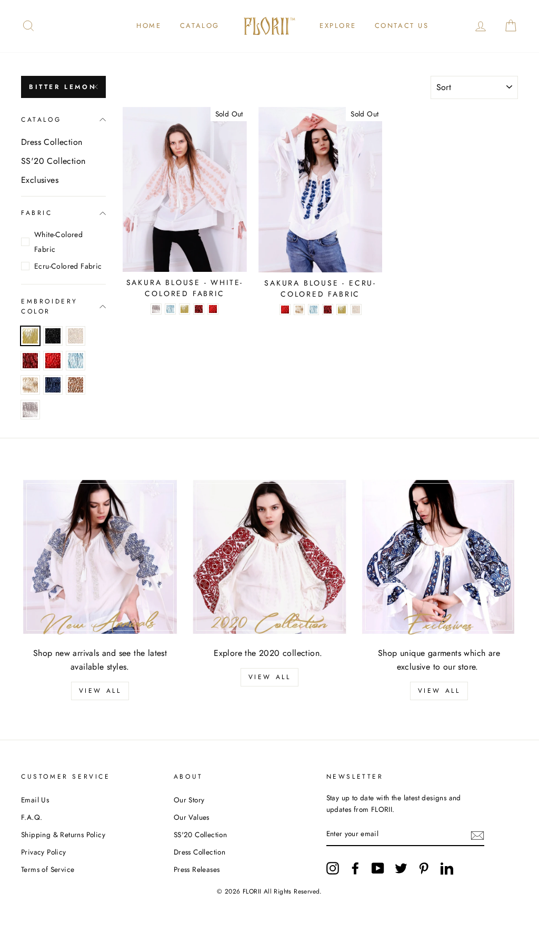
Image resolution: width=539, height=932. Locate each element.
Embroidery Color (49, 306)
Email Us (35, 799)
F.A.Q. (31, 817)
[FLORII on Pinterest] (423, 868)
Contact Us (402, 26)
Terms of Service (47, 869)
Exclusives (39, 180)
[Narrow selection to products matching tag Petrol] (53, 385)
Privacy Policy (43, 852)
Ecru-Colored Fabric (68, 266)
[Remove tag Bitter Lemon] (30, 336)
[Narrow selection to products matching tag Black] (53, 336)
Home (148, 26)
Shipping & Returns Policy (63, 834)
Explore (338, 26)
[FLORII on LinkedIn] (447, 868)
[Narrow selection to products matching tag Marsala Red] (30, 360)
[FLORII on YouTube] (378, 868)
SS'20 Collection (53, 161)
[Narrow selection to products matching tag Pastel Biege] (30, 385)
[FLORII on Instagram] (332, 868)
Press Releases (197, 869)
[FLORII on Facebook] (355, 868)
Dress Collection (51, 142)
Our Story (189, 799)
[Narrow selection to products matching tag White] (30, 409)
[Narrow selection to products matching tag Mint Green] (75, 360)
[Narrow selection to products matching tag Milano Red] (53, 360)
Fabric (37, 213)
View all (100, 690)
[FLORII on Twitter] (401, 868)
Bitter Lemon (62, 87)
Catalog (199, 26)
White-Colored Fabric (58, 241)
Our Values (191, 817)
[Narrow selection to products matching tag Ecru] (75, 336)
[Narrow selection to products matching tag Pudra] (75, 385)
